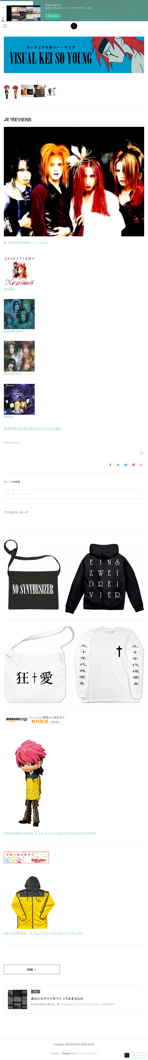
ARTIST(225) (9, 442)
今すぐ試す (53, 16)
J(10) (19, 442)
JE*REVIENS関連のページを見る (28, 242)
